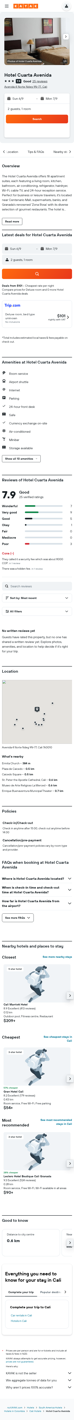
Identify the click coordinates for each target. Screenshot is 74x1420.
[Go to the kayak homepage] (25, 6)
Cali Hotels (35, 1411)
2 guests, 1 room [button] (19, 109)
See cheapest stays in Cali (58, 1038)
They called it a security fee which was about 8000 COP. (32, 561)
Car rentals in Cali (21, 1315)
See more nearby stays (57, 957)
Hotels (30, 1407)
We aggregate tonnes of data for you (31, 1380)
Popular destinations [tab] (54, 1292)
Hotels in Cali (19, 1321)
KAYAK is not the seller (21, 1373)
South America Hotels (50, 1407)
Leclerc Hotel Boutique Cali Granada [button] (27, 1176)
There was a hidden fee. (22, 568)
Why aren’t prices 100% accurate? (29, 1387)
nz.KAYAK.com (14, 1407)
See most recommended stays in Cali (56, 1122)
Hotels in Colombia (14, 1411)
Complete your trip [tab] (21, 1292)
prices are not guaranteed (19, 1361)
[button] (6, 6)
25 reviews (39, 81)
